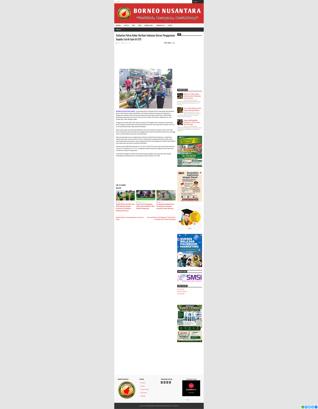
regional (119, 42)
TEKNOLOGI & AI (160, 25)
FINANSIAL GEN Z (149, 25)
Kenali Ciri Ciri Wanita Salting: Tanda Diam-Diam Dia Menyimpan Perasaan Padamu (192, 96)
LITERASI (170, 25)
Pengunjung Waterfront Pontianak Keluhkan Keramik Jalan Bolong (165, 206)
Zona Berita (180, 289)
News (118, 29)
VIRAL (133, 25)
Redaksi (143, 382)
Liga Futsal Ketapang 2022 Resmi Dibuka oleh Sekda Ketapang (145, 206)
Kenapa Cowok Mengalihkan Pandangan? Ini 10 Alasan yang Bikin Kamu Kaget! (191, 122)
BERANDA (118, 25)
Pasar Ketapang (182, 291)
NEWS (139, 25)
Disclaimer (144, 392)
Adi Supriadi (181, 293)
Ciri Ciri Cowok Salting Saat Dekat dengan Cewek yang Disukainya (192, 109)
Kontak (143, 386)
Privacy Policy (145, 389)
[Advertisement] (146, 57)
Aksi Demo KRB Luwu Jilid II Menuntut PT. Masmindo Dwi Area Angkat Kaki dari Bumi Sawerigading (161, 218)
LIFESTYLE (126, 25)
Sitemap (143, 396)
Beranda (118, 1)
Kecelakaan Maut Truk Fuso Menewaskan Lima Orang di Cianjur (130, 218)
